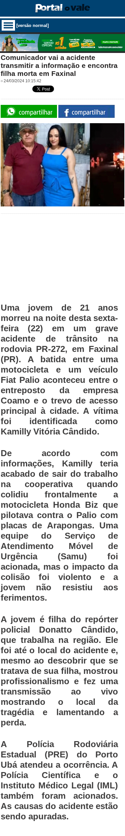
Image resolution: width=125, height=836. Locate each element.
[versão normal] (32, 25)
